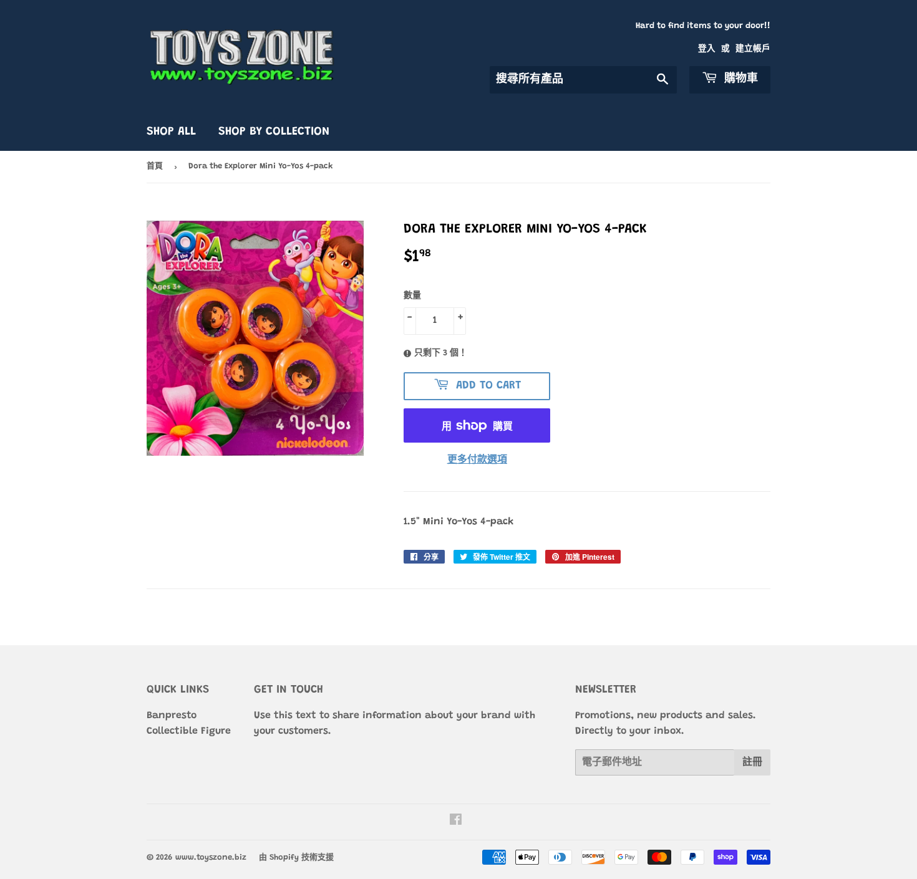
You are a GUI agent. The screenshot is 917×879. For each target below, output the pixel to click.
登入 (707, 49)
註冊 (752, 762)
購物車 (739, 79)
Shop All (171, 132)
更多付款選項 (477, 460)
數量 (412, 296)
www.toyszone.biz (210, 857)
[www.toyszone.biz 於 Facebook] (455, 822)
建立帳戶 (752, 49)
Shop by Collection (273, 132)
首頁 (155, 166)
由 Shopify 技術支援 (296, 857)
